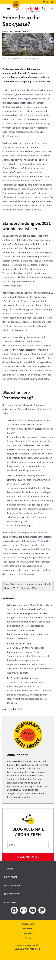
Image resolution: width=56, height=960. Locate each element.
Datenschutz (28, 928)
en (52, 1)
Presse (28, 938)
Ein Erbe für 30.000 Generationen (23, 678)
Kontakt (28, 933)
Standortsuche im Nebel (19, 643)
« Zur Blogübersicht (12, 709)
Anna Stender (22, 31)
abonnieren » (28, 856)
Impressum (28, 923)
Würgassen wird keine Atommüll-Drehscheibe (30, 604)
